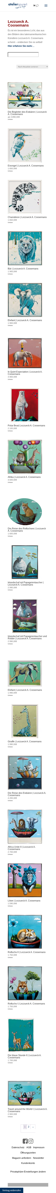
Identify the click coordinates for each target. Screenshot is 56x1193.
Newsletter (38, 1158)
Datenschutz (18, 1147)
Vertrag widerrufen (11, 1190)
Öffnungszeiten (28, 1152)
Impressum (38, 1147)
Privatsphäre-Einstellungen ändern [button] (28, 1171)
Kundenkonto (28, 1163)
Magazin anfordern (21, 1158)
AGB (28, 1147)
